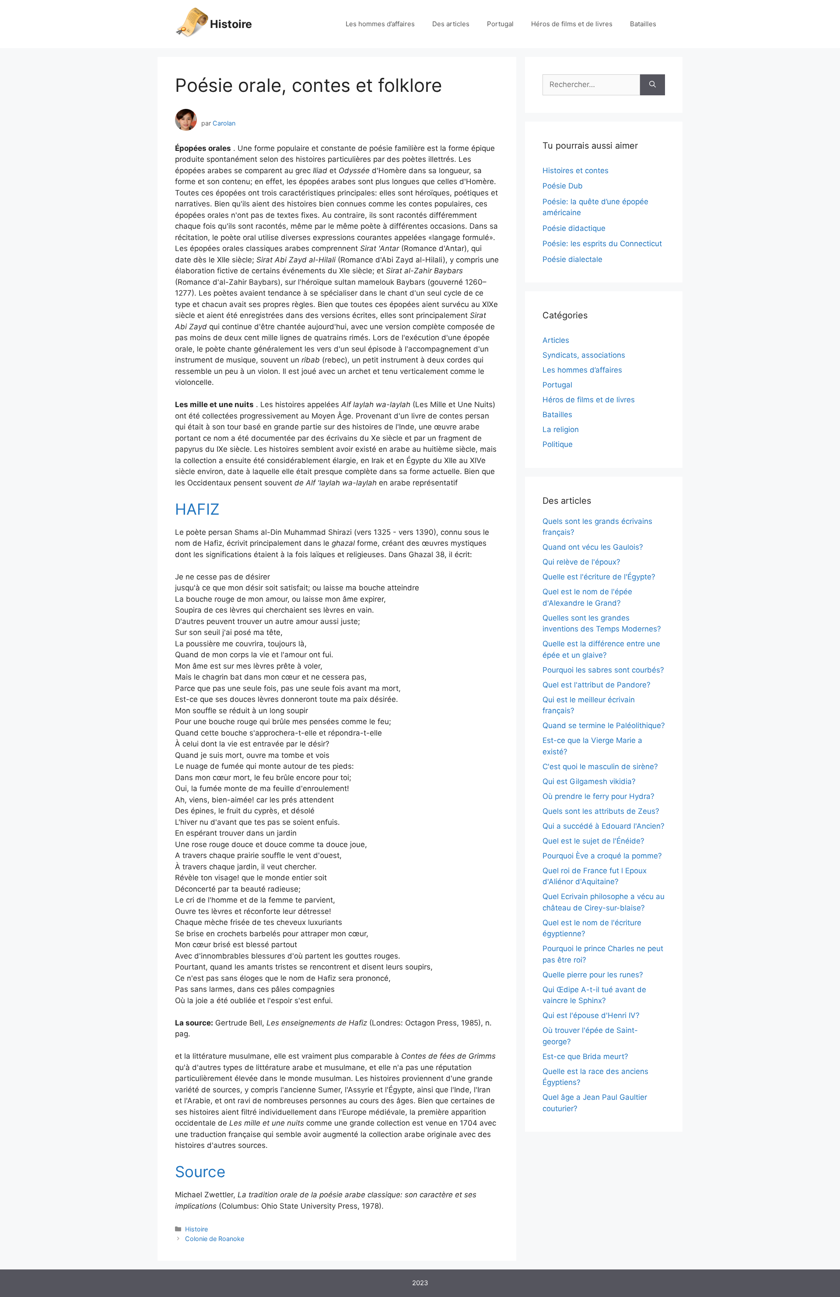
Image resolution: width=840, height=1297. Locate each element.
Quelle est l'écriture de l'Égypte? (598, 576)
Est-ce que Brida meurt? (585, 1056)
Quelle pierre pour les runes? (592, 974)
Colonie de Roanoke (214, 1238)
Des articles (450, 24)
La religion (560, 429)
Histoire (231, 24)
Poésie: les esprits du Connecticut (602, 243)
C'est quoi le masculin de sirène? (600, 766)
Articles (555, 340)
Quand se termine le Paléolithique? (603, 725)
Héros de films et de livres (571, 24)
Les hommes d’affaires (380, 24)
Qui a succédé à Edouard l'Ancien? (603, 826)
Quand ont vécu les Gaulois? (592, 547)
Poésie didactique (574, 228)
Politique (557, 444)
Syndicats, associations (583, 355)
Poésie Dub (562, 185)
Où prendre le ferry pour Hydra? (598, 796)
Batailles (643, 24)
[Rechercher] (652, 84)
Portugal (500, 24)
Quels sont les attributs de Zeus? (600, 811)
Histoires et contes (575, 170)
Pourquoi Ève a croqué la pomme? (602, 855)
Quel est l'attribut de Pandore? (596, 684)
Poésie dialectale (572, 259)
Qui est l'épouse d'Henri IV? (591, 1015)
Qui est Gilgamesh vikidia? (589, 781)
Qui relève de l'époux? (581, 562)
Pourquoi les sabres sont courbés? (603, 670)
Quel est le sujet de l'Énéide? (593, 841)
